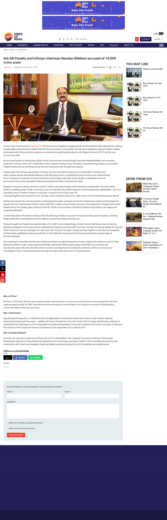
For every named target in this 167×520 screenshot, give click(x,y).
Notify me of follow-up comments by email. (26, 423)
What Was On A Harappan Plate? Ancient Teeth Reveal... (151, 187)
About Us (21, 514)
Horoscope (114, 471)
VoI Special (10, 486)
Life (109, 469)
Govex (12, 50)
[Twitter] (60, 39)
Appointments (78, 480)
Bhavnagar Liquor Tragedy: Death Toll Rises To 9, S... (152, 231)
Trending (9, 471)
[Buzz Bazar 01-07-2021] (134, 101)
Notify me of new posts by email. (22, 428)
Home (5, 50)
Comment (11, 402)
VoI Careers (143, 488)
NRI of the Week (53, 477)
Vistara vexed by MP (153, 69)
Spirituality (113, 505)
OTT (64, 477)
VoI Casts (129, 480)
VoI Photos (130, 486)
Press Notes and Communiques (151, 474)
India (24, 471)
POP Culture (65, 469)
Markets (25, 480)
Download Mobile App (150, 515)
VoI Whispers (22, 50)
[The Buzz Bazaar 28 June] (134, 116)
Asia (49, 474)
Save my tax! (27, 483)
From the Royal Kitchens (98, 474)
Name (10, 392)
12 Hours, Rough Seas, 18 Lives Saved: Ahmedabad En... (152, 202)
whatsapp (36, 357)
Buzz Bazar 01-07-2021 (152, 99)
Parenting (113, 483)
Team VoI (7, 67)
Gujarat (8, 480)
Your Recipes (94, 477)
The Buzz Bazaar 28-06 (153, 129)
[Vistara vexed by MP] (134, 72)
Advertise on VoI (145, 471)
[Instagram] (67, 39)
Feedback (41, 514)
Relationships (115, 480)
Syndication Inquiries (146, 486)
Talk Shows (130, 474)
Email (67, 392)
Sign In (147, 39)
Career (13, 514)
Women (113, 474)
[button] (5, 288)
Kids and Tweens (116, 497)
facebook (21, 357)
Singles (112, 488)
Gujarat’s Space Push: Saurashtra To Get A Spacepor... (152, 245)
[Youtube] (71, 39)
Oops (141, 483)
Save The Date (131, 471)
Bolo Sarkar (77, 477)
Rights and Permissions (148, 491)
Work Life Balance (116, 491)
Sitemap (64, 514)
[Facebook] (63, 39)
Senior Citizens (115, 486)
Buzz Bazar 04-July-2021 (152, 84)
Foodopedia (91, 469)
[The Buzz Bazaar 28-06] (134, 132)
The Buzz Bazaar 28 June (152, 113)
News (38, 471)
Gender (112, 477)
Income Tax (37, 146)
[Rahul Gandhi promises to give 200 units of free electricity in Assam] (134, 187)
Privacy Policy (53, 514)
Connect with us (150, 456)
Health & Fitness (116, 494)
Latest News (10, 474)
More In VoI (141, 469)
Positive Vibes (11, 488)
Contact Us (32, 514)
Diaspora (48, 469)
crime (8, 483)
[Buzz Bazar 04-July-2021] (134, 87)
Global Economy (28, 477)
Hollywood (66, 474)
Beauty (112, 503)
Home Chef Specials (96, 471)
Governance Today (80, 471)
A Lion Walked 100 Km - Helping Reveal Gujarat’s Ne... (153, 216)
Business (23, 469)
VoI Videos (130, 477)
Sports (112, 500)
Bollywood (66, 471)
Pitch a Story (143, 480)
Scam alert (143, 477)
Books (64, 480)
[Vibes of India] (13, 36)
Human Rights (39, 469)
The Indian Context (13, 477)
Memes (128, 483)
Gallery (126, 469)
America (50, 471)
